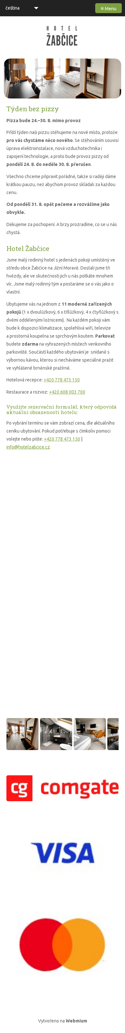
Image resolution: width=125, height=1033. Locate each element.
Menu (108, 8)
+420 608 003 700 (67, 392)
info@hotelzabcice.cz (28, 447)
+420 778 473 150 (62, 379)
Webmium (76, 1020)
